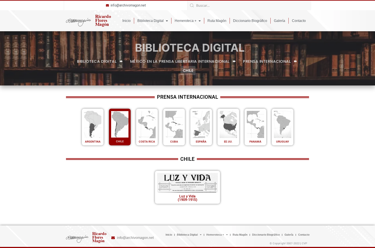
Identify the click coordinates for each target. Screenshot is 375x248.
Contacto (299, 21)
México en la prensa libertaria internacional (180, 61)
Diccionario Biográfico (250, 21)
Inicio (126, 21)
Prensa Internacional (267, 61)
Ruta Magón (216, 21)
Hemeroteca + (185, 21)
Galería (279, 21)
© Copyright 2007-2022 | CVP (288, 243)
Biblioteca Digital (150, 21)
